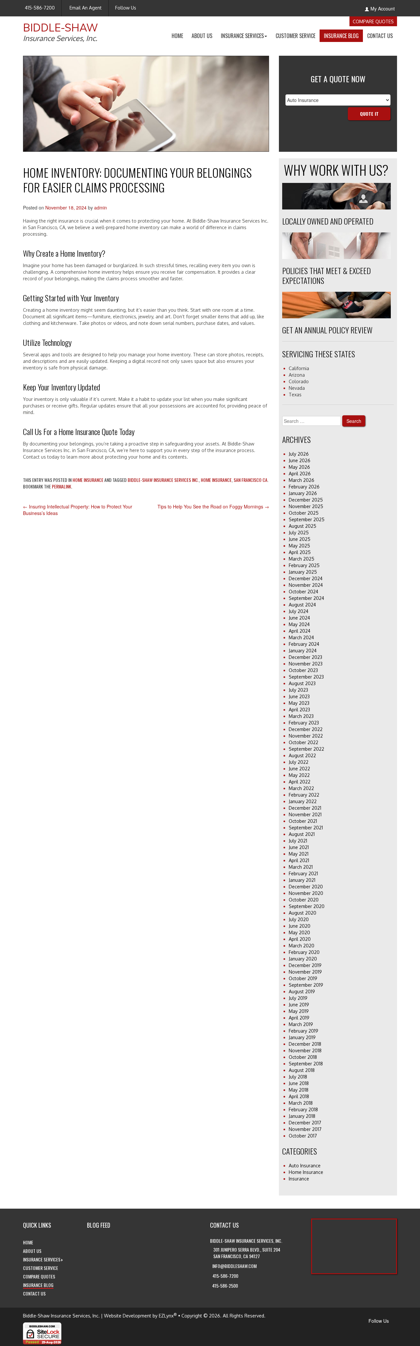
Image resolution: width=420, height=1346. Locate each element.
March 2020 (301, 945)
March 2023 (301, 716)
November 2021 (305, 814)
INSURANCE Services (246, 36)
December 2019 (305, 965)
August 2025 (302, 526)
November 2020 (306, 893)
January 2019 (302, 1037)
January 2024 (303, 650)
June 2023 (299, 696)
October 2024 (303, 591)
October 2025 (304, 513)
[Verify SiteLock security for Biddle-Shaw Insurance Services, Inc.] (42, 1332)
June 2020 (299, 926)
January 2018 (302, 1116)
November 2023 (306, 663)
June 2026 (299, 460)
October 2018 (303, 1057)
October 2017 (303, 1135)
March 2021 (301, 867)
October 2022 (303, 742)
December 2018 (305, 1044)
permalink (61, 486)
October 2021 (303, 821)
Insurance (299, 1178)
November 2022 (306, 736)
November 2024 (306, 585)
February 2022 (304, 795)
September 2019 (306, 985)
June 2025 (299, 539)
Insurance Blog (343, 36)
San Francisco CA (250, 479)
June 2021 (299, 847)
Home (179, 36)
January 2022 (303, 801)
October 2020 (304, 899)
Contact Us (382, 36)
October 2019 (303, 978)
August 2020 (302, 913)
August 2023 (302, 683)
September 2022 (306, 749)
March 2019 (301, 1024)
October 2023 (303, 670)
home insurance (216, 479)
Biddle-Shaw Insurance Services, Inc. (61, 1315)
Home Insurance (88, 479)
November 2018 (305, 1050)
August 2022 (302, 755)
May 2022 (299, 775)
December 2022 (306, 729)
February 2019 (303, 1031)
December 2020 (306, 886)
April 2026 (300, 473)
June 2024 (299, 618)
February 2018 (303, 1109)
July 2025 (299, 532)
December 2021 (305, 808)
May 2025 (299, 545)
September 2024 (306, 598)
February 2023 (304, 722)
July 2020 (299, 919)
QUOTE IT (369, 113)
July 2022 (298, 762)
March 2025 (301, 559)
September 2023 (306, 677)
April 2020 (300, 939)
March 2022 (301, 788)
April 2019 (299, 1017)
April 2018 (299, 1096)
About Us (204, 36)
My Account (382, 8)
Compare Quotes (373, 21)
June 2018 (299, 1083)
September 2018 (306, 1063)
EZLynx (166, 1315)
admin (100, 207)
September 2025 (307, 519)
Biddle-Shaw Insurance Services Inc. (163, 479)
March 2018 (301, 1103)
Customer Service (298, 36)
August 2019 (302, 991)
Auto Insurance (305, 1165)
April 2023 (299, 709)
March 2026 (301, 480)
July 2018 (298, 1076)
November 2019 (305, 972)
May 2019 (299, 1011)
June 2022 (299, 768)
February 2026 (304, 486)
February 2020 (304, 952)
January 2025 (303, 572)
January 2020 (303, 958)
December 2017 (305, 1122)
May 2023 (299, 703)
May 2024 (299, 624)
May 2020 (299, 932)
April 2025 (300, 552)
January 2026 (303, 493)
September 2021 (306, 827)
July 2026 (299, 454)
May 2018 (298, 1090)
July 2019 (298, 998)
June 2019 (299, 1004)
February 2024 (304, 644)
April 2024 (299, 631)
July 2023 (298, 690)
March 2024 (301, 637)
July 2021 (298, 840)
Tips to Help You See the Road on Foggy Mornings (213, 506)
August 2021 (302, 834)
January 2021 (302, 880)
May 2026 (299, 467)
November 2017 (305, 1129)
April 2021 (299, 860)
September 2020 (307, 906)
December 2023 (305, 657)
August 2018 (302, 1070)
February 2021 (303, 873)
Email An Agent (85, 7)
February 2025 (304, 565)
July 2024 (298, 611)
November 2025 (306, 506)
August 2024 (302, 604)
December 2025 (306, 500)
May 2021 (298, 854)
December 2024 (306, 578)
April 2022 (299, 781)
